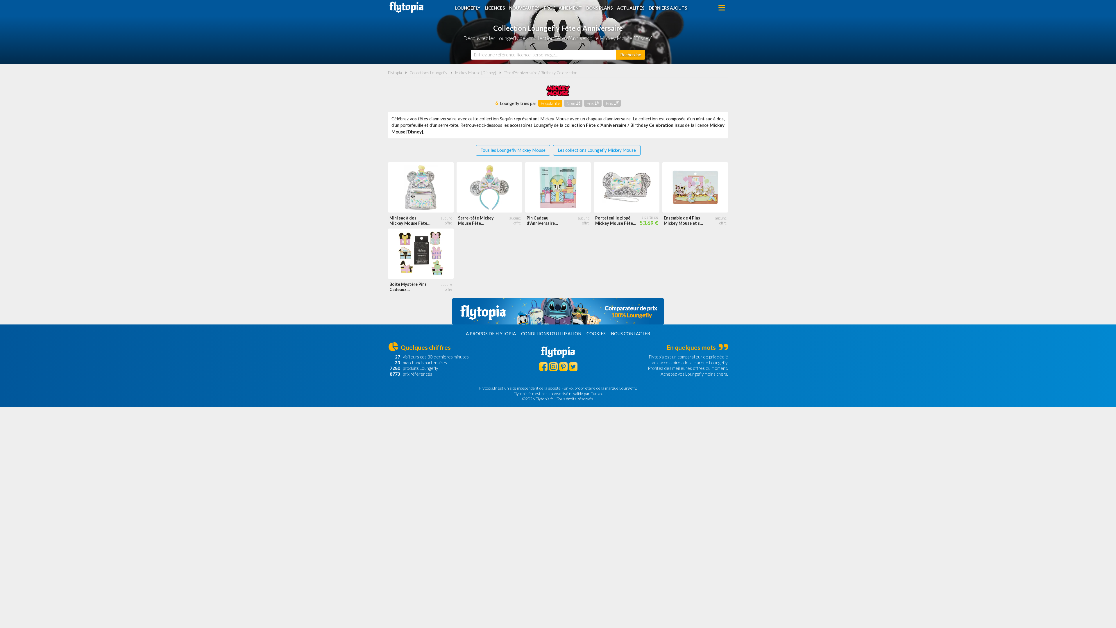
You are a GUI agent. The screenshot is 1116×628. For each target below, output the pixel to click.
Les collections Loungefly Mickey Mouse (597, 150)
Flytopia (406, 7)
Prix (590, 103)
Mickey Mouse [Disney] (475, 72)
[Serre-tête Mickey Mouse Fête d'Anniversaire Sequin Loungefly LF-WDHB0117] (489, 187)
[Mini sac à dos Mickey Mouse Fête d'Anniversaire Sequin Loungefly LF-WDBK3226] (421, 187)
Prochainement (563, 7)
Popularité (550, 103)
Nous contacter (630, 333)
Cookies (596, 333)
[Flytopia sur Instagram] (553, 366)
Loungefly (467, 7)
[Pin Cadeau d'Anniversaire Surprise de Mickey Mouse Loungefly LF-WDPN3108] (558, 187)
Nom (571, 103)
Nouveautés (524, 7)
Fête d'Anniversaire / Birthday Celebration (540, 72)
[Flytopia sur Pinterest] (563, 366)
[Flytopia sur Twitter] (573, 366)
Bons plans (599, 7)
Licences (495, 7)
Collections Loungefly (428, 72)
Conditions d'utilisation (551, 333)
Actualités (630, 7)
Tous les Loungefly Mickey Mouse (513, 150)
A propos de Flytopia (491, 333)
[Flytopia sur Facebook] (543, 366)
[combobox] (543, 55)
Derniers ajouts (668, 7)
